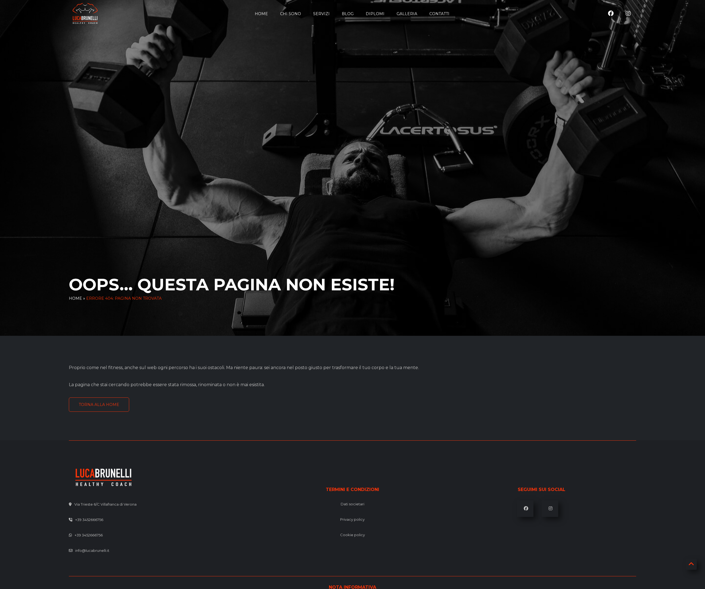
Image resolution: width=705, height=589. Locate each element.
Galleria (407, 13)
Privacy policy (352, 519)
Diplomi (375, 13)
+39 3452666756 (89, 519)
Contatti (439, 13)
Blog (348, 13)
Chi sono (290, 13)
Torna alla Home (99, 404)
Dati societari (352, 504)
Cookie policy (352, 535)
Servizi (321, 13)
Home (261, 13)
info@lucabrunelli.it (92, 550)
